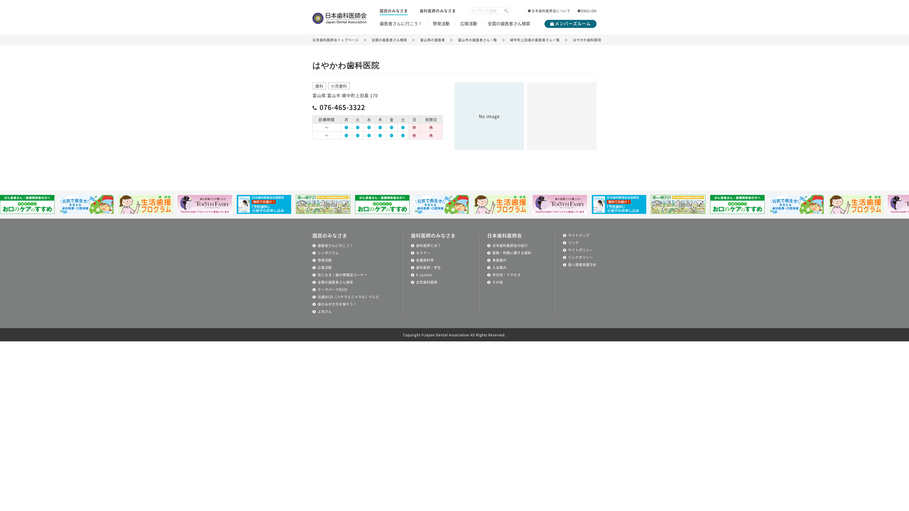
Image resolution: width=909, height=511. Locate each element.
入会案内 (499, 267)
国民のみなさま (394, 10)
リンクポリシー (580, 257)
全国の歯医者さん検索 (509, 23)
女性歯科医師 (426, 282)
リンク (573, 242)
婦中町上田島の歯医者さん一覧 (535, 39)
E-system (424, 274)
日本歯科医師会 (504, 235)
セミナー (423, 252)
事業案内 (499, 260)
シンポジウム (328, 252)
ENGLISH (589, 10)
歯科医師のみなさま (438, 10)
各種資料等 (425, 260)
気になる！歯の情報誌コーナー (342, 274)
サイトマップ (578, 235)
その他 (497, 282)
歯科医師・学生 (428, 267)
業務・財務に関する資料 (511, 252)
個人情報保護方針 (582, 264)
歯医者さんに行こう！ (401, 23)
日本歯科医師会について (550, 10)
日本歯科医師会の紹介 (510, 245)
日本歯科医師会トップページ (335, 39)
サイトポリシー (580, 249)
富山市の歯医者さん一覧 (477, 39)
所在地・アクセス (506, 274)
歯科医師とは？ (428, 245)
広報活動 (468, 23)
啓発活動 (441, 23)
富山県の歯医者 (432, 39)
